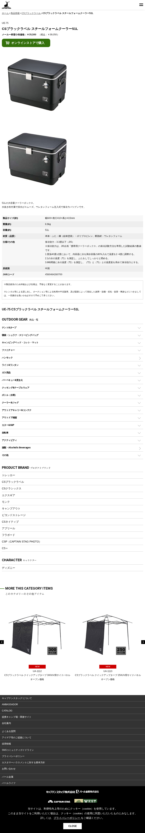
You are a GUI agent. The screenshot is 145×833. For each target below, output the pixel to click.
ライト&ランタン (10, 364)
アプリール (8, 528)
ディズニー (8, 567)
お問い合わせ (8, 768)
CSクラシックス (11, 488)
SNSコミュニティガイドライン (18, 750)
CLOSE (72, 826)
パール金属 (7, 777)
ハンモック (7, 357)
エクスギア (8, 495)
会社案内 (6, 723)
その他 (5, 455)
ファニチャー (8, 350)
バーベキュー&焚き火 (12, 380)
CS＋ (5, 548)
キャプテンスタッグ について (17, 698)
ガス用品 (6, 372)
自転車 (5, 432)
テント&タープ (9, 327)
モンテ (6, 501)
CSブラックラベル (13, 481)
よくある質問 (8, 731)
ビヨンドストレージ (14, 515)
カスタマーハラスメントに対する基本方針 (23, 762)
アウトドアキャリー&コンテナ (16, 410)
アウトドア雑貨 (9, 417)
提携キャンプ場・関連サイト (16, 717)
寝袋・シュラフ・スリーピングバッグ (20, 335)
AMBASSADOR (10, 704)
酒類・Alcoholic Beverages (16, 447)
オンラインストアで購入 (28, 42)
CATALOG (7, 710)
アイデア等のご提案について (16, 737)
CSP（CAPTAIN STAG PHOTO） (22, 541)
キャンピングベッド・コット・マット (20, 342)
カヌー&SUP (8, 425)
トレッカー (8, 475)
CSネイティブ (10, 521)
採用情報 (6, 743)
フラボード (8, 534)
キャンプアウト (11, 508)
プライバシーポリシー (13, 756)
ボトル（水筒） (9, 395)
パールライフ (8, 783)
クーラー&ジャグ (10, 402)
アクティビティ (9, 440)
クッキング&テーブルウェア (15, 387)
